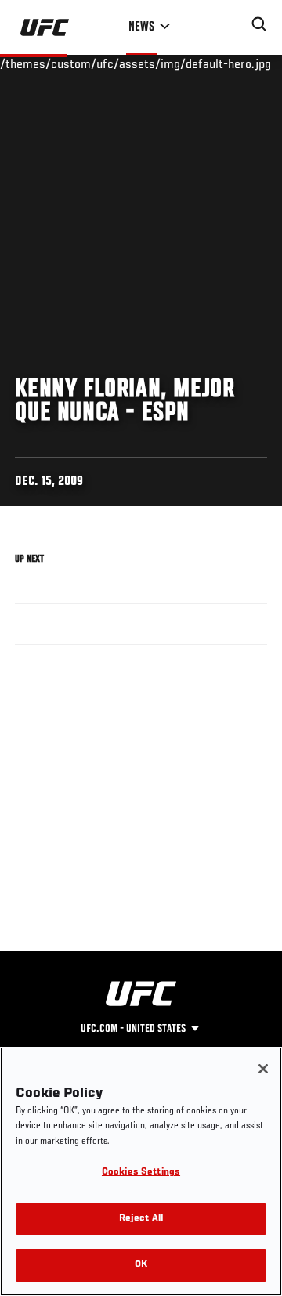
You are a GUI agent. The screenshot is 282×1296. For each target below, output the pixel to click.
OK (141, 1265)
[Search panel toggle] (259, 24)
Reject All (141, 1219)
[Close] (263, 1069)
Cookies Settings (141, 1172)
